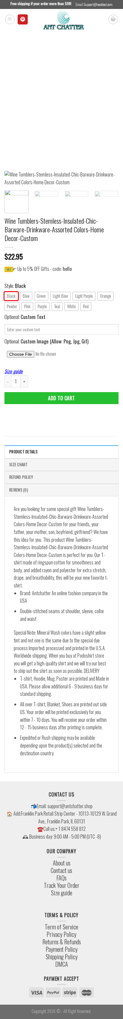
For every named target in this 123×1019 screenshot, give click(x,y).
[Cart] (113, 19)
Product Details (23, 452)
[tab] (61, 451)
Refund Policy (21, 477)
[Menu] (10, 19)
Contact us (61, 870)
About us (61, 862)
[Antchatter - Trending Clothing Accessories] (63, 19)
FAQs (61, 877)
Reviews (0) (18, 490)
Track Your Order (61, 885)
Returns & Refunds (61, 941)
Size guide (13, 371)
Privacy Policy (61, 934)
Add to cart (61, 398)
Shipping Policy (62, 956)
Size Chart (18, 464)
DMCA (61, 964)
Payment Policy (62, 949)
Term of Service (61, 926)
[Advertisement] (61, 94)
